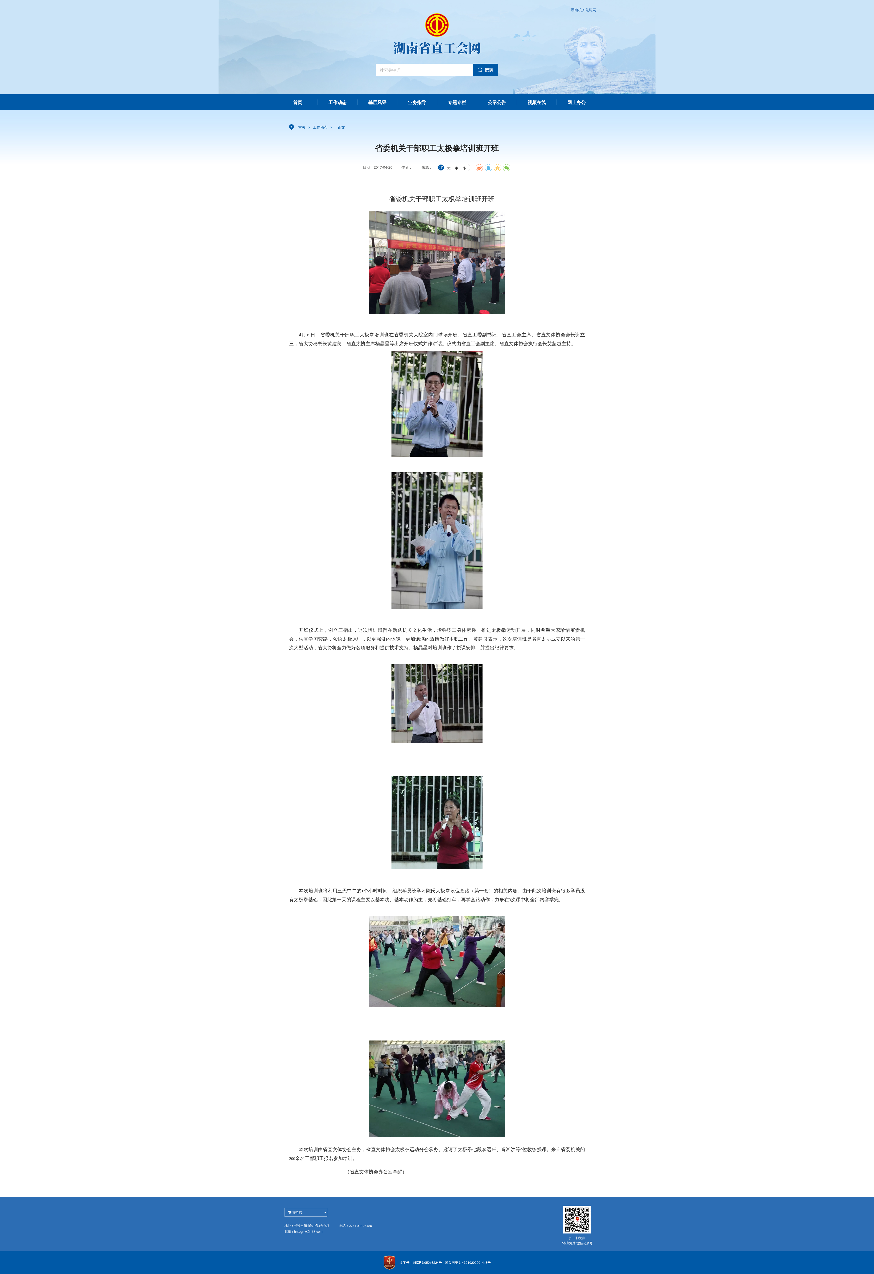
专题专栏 (457, 102)
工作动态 (337, 102)
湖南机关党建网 (583, 9)
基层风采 (377, 102)
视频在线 (537, 102)
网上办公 (576, 102)
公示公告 (497, 102)
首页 (297, 102)
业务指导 (417, 102)
